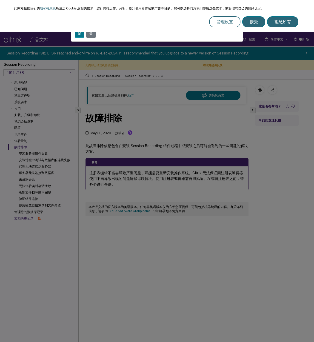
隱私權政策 (48, 8)
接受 (254, 21)
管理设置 (225, 21)
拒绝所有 (282, 21)
